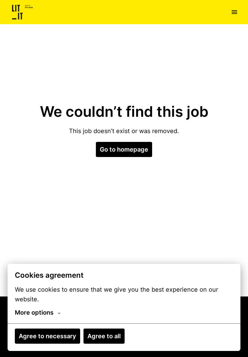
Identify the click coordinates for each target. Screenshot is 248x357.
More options (34, 312)
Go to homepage (124, 149)
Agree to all (104, 336)
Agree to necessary (47, 336)
